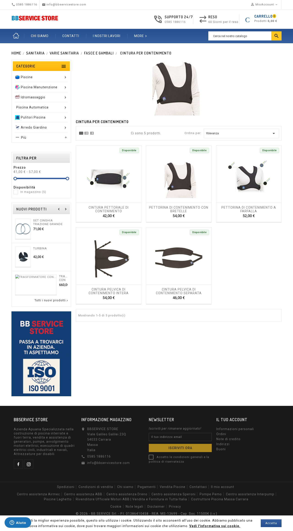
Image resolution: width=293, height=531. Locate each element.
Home (16, 35)
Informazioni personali (235, 429)
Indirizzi (223, 444)
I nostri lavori (106, 36)
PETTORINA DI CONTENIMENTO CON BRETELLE (178, 209)
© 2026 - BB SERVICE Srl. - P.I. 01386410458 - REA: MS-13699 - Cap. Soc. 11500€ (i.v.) (146, 513)
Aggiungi (95, 201)
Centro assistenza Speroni (173, 494)
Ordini (221, 434)
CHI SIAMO (40, 36)
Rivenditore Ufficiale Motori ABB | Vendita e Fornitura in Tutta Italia (131, 499)
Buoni (221, 449)
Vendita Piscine (172, 487)
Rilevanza (241, 133)
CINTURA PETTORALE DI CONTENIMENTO (109, 209)
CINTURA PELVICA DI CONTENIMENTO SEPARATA (179, 291)
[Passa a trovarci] (41, 353)
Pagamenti (147, 487)
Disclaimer (156, 506)
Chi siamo (125, 487)
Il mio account (222, 487)
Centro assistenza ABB (83, 494)
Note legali (134, 506)
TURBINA (40, 248)
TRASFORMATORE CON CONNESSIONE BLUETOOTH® (63, 278)
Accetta (271, 523)
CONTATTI (70, 36)
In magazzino (33, 192)
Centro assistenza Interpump (250, 494)
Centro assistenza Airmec (38, 494)
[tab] (81, 133)
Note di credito (228, 439)
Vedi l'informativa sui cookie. (214, 526)
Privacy (175, 506)
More (141, 36)
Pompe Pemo (211, 494)
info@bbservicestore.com (108, 463)
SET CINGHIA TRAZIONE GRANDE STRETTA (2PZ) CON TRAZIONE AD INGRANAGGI (48, 222)
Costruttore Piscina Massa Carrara (219, 499)
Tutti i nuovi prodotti (52, 300)
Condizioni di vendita (96, 487)
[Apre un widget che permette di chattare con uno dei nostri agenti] (18, 523)
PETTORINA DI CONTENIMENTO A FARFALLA (248, 209)
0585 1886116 (175, 22)
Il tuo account (231, 419)
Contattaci (198, 487)
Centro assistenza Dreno (126, 494)
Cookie (116, 506)
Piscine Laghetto (58, 499)
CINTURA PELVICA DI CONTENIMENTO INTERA (109, 291)
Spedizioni (65, 487)
